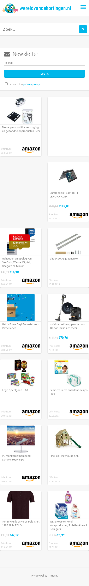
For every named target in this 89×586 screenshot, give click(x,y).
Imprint (54, 575)
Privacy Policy (39, 575)
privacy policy (31, 84)
